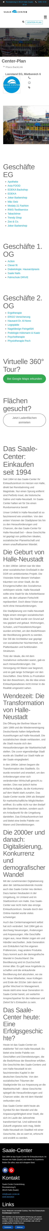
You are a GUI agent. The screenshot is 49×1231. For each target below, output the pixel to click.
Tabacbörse (14, 213)
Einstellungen (7, 1213)
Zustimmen (7, 1227)
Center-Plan (34, 22)
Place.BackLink (14, 67)
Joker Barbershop (17, 197)
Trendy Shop (15, 217)
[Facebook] (5, 1170)
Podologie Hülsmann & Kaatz (24, 332)
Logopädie (13, 324)
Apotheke (13, 181)
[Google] (11, 1170)
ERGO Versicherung (19, 316)
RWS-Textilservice (18, 209)
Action (11, 261)
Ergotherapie (15, 312)
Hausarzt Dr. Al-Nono (19, 320)
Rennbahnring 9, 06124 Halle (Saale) (19, 2)
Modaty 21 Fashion (18, 205)
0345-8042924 (8, 1197)
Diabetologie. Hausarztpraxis (23, 269)
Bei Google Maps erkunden (24, 378)
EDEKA (12, 193)
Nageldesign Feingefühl (21, 328)
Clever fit (12, 265)
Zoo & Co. (13, 221)
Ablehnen (20, 1227)
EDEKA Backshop (18, 189)
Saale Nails (14, 273)
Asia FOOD (14, 185)
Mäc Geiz (13, 201)
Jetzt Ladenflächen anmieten (24, 420)
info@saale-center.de (10, 1194)
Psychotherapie (16, 336)
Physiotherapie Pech (19, 340)
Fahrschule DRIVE (18, 277)
